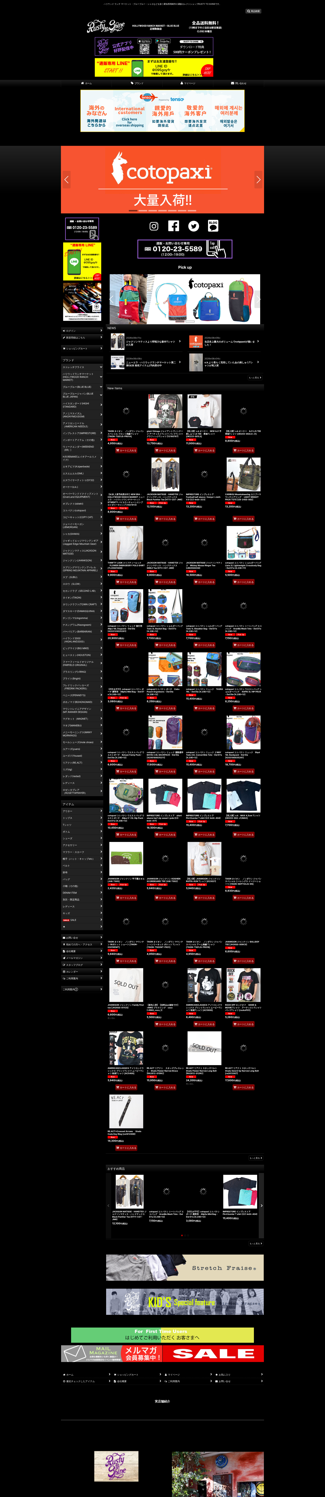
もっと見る (254, 377)
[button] (253, 11)
